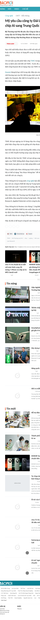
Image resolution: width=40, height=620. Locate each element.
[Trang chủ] (6, 3)
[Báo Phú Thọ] (33, 415)
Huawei (8, 72)
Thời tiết (10, 598)
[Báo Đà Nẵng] (34, 461)
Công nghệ (9, 16)
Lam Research (11, 241)
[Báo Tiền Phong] (33, 313)
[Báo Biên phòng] (33, 481)
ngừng (31, 238)
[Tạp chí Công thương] (33, 293)
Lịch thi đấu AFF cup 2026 (24, 595)
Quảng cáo (2, 613)
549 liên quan (33, 43)
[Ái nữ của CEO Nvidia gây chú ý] (17, 506)
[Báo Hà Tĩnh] (33, 565)
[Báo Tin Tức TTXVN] (32, 371)
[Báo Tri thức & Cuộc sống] (33, 545)
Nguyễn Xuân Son (28, 598)
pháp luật (3, 595)
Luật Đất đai (30, 588)
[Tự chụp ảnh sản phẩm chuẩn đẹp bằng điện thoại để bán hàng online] (17, 483)
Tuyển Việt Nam (12, 595)
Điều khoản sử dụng (4, 610)
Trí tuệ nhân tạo (20, 234)
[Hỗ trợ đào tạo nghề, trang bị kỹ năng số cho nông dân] (17, 419)
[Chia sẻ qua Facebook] (6, 226)
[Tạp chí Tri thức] (32, 391)
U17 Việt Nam (4, 593)
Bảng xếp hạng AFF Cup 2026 (8, 591)
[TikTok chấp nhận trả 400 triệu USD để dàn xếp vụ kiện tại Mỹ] (17, 315)
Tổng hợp (19, 608)
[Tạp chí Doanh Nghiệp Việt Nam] (33, 333)
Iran (35, 598)
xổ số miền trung (5, 588)
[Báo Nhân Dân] (33, 351)
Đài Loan (37, 238)
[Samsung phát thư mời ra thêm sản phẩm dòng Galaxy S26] (17, 547)
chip (26, 238)
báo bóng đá (13, 593)
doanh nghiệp (18, 598)
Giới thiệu (2, 608)
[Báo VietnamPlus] (33, 441)
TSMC (33, 61)
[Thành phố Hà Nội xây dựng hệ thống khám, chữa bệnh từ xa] (17, 443)
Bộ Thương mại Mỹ (17, 238)
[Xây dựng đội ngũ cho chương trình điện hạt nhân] (17, 355)
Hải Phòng (3, 598)
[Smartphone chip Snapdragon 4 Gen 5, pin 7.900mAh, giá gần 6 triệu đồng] (17, 335)
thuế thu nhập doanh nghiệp (25, 591)
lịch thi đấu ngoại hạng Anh (26, 593)
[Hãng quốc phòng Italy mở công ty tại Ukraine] (17, 375)
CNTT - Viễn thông (22, 16)
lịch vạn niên (15, 588)
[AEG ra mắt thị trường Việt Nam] (17, 395)
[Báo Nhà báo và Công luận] (10, 44)
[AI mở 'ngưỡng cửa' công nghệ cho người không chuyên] (17, 567)
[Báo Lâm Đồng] (7, 275)
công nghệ (30, 181)
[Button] (16, 44)
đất (34, 595)
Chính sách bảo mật (4, 612)
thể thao (23, 588)
